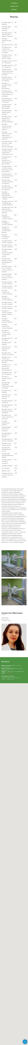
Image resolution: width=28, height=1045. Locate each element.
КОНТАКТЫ (14, 9)
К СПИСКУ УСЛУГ (14, 6)
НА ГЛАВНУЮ (14, 3)
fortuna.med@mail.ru (9, 673)
